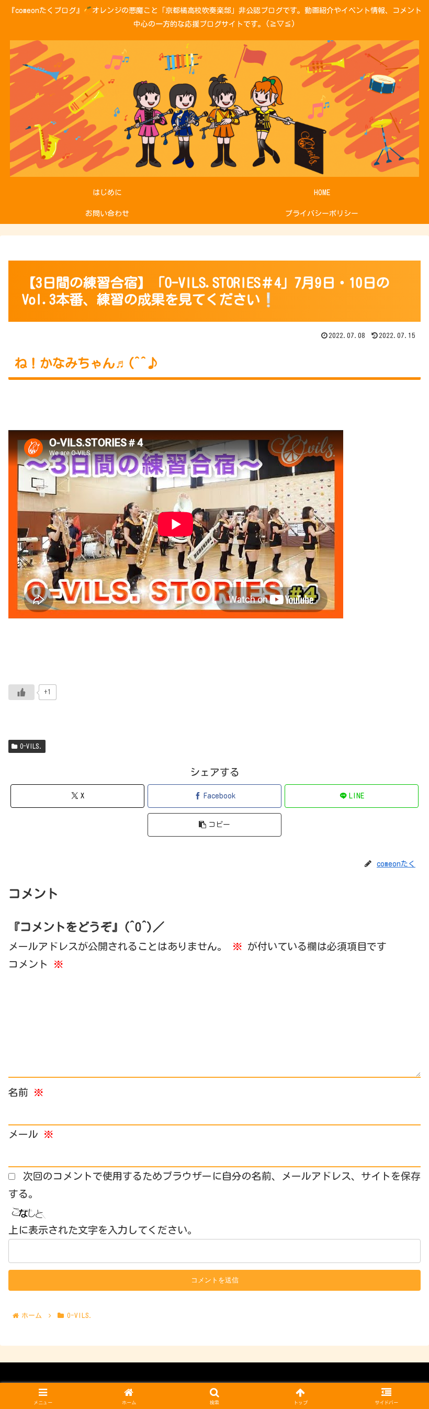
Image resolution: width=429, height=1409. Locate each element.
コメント (35, 964)
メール (30, 1134)
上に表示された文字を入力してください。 (102, 1230)
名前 (25, 1092)
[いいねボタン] (21, 692)
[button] (214, 825)
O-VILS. (31, 746)
